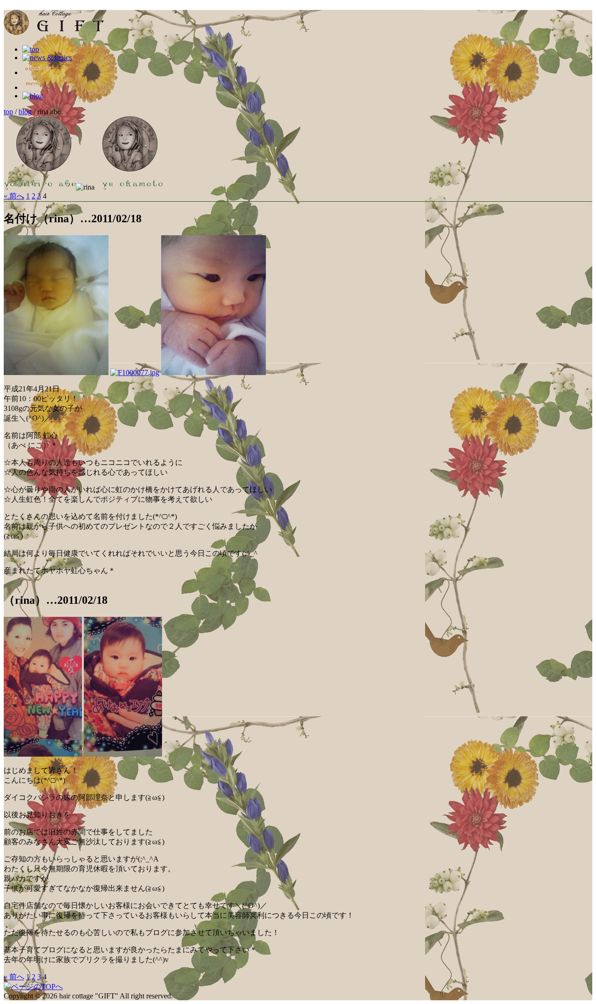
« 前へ (14, 196)
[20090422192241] (56, 372)
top (8, 112)
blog (25, 112)
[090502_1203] (134, 372)
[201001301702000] (123, 754)
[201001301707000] (43, 754)
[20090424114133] (213, 372)
